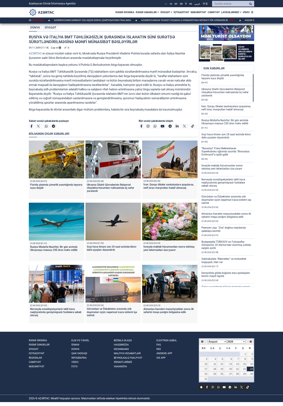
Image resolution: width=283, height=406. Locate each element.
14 (237, 364)
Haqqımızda (121, 344)
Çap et (55, 47)
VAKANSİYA (120, 366)
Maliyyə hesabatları (127, 353)
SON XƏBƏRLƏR (214, 68)
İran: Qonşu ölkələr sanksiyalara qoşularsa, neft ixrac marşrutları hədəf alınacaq (168, 186)
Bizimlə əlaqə (123, 340)
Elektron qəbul (166, 340)
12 (221, 364)
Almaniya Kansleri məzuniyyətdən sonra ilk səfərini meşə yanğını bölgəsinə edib (168, 310)
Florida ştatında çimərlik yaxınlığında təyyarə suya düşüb (222, 77)
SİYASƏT (165, 12)
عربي (197, 3)
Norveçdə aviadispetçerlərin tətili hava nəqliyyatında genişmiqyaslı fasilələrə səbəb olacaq (55, 312)
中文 (205, 3)
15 (244, 364)
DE (181, 3)
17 (206, 369)
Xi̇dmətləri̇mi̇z (123, 362)
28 (237, 374)
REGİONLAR (35, 357)
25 (214, 374)
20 (230, 369)
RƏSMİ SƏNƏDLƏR (146, 12)
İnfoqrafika (79, 357)
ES (190, 3)
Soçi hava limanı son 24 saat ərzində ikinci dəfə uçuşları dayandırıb (111, 248)
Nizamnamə (121, 349)
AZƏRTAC (35, 53)
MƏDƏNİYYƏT (198, 12)
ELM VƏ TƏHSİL (80, 340)
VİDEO (246, 12)
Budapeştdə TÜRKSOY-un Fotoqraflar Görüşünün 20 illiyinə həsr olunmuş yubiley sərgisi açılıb (226, 245)
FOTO (74, 366)
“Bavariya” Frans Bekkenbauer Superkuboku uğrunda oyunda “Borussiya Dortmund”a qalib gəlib (225, 151)
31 (206, 379)
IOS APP (160, 357)
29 (244, 374)
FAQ (158, 344)
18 (214, 369)
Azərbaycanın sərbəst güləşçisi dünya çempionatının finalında (76, 20)
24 (206, 374)
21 (237, 369)
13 (230, 364)
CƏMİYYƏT (214, 12)
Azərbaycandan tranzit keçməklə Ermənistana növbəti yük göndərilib (172, 20)
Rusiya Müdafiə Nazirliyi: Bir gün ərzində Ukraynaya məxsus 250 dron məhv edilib (53, 248)
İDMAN (75, 344)
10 (206, 364)
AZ (166, 3)
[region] (227, 180)
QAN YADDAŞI (79, 353)
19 (221, 369)
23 (251, 369)
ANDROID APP (164, 353)
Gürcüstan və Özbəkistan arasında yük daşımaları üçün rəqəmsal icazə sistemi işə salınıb (112, 312)
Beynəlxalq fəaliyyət (128, 357)
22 (244, 369)
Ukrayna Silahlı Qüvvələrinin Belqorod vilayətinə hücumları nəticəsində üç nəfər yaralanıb (110, 188)
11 (215, 364)
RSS (158, 349)
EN (176, 3)
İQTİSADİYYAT (181, 12)
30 (251, 374)
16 (251, 364)
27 (230, 374)
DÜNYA (35, 27)
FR (186, 3)
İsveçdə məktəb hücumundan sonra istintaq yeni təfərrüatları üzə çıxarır (168, 248)
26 (221, 374)
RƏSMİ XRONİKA (124, 12)
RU (171, 3)
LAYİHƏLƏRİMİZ (230, 12)
